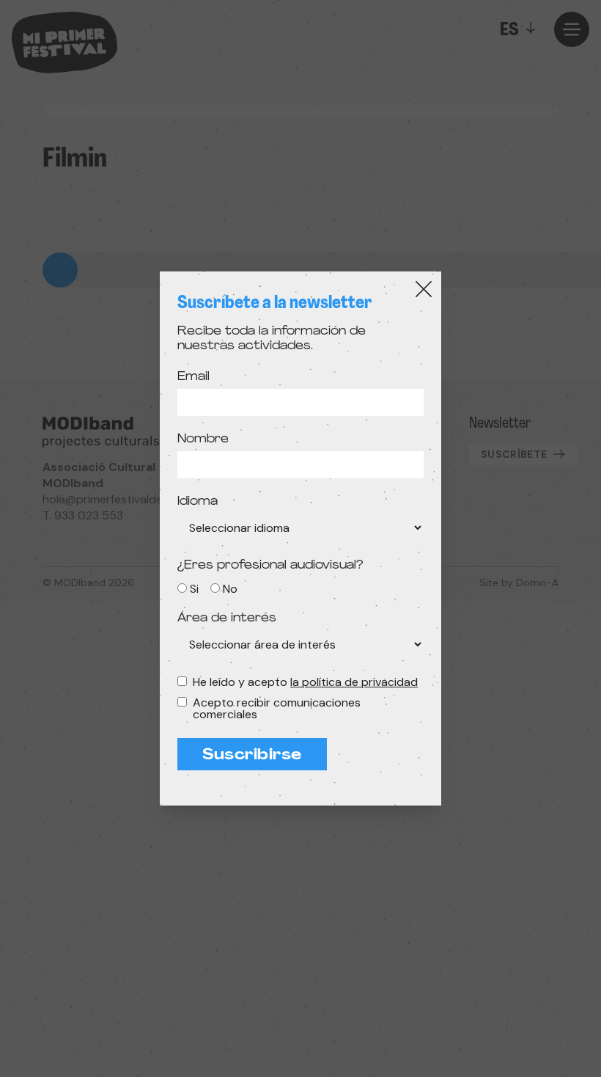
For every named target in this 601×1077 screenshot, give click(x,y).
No (230, 588)
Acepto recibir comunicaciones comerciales (277, 708)
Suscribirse (252, 755)
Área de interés (226, 618)
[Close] (423, 289)
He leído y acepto (305, 682)
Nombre (203, 439)
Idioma (197, 502)
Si (194, 588)
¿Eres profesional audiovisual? (270, 566)
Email (193, 377)
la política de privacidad (354, 682)
